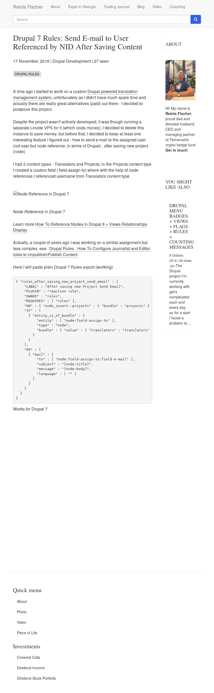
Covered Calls (28, 657)
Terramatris (179, 139)
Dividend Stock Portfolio (36, 678)
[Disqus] (82, 489)
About (55, 6)
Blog (141, 6)
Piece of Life (27, 632)
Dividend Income (31, 667)
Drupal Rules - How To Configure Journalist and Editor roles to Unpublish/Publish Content (81, 251)
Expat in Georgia (82, 6)
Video (157, 6)
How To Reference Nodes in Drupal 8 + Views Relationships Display (80, 227)
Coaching (177, 6)
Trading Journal (116, 6)
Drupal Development (71, 61)
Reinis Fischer (28, 6)
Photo (22, 611)
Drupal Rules (27, 74)
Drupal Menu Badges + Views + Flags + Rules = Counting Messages (181, 226)
